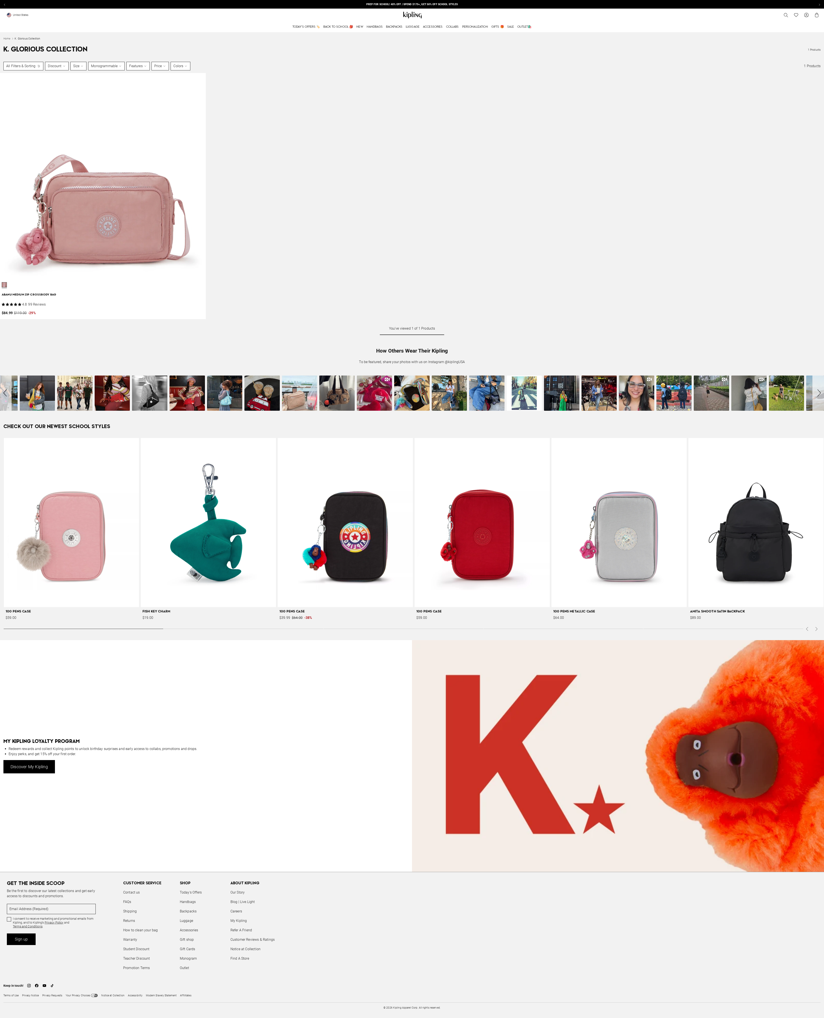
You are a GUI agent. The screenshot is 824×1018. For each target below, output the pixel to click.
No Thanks (470, 541)
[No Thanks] (484, 467)
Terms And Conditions (441, 529)
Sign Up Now (435, 541)
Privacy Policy (447, 525)
